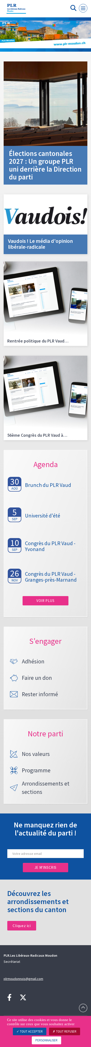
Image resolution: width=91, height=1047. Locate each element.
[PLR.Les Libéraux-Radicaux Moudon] (16, 10)
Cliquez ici (22, 925)
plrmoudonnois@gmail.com (23, 978)
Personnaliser (46, 1040)
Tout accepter (31, 1031)
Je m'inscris (45, 867)
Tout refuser (65, 1031)
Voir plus (45, 600)
